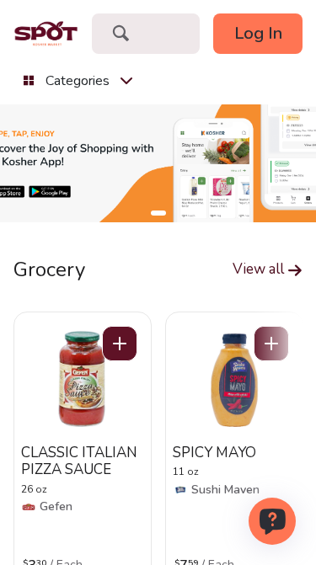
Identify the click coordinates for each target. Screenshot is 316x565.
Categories (78, 81)
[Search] (120, 35)
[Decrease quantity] (120, 343)
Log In (258, 33)
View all (260, 269)
